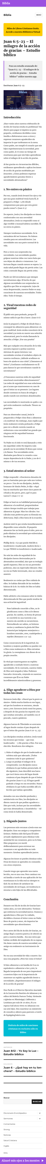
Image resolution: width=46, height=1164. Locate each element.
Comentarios (9, 1124)
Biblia (6, 3)
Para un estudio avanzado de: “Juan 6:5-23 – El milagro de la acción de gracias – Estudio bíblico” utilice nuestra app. (23, 71)
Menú (38, 15)
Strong (7, 1129)
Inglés (6, 1146)
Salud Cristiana (10, 1140)
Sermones (8, 1119)
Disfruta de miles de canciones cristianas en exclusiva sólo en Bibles (23, 1029)
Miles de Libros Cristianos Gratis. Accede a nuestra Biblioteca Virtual (23, 30)
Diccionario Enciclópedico (15, 1113)
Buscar (7, 1098)
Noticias (7, 1135)
